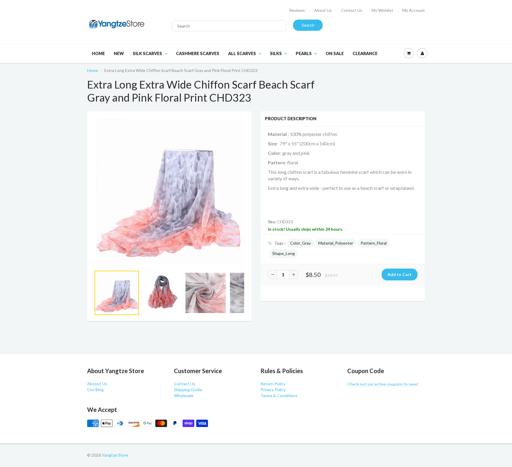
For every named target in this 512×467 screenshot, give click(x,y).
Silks (276, 53)
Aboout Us (97, 383)
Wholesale (183, 395)
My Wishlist (382, 10)
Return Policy (272, 383)
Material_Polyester (335, 242)
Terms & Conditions (278, 395)
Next (266, 300)
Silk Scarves (147, 53)
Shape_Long (283, 253)
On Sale (335, 53)
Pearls (304, 53)
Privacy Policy (273, 389)
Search (308, 25)
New (119, 53)
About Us (323, 10)
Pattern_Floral (374, 242)
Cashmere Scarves (197, 53)
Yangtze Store (115, 455)
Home (98, 53)
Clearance (365, 53)
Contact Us (351, 10)
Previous (72, 300)
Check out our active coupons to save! (383, 383)
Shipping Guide (188, 389)
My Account (413, 10)
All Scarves (242, 53)
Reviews (297, 10)
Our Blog (95, 389)
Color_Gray (300, 242)
